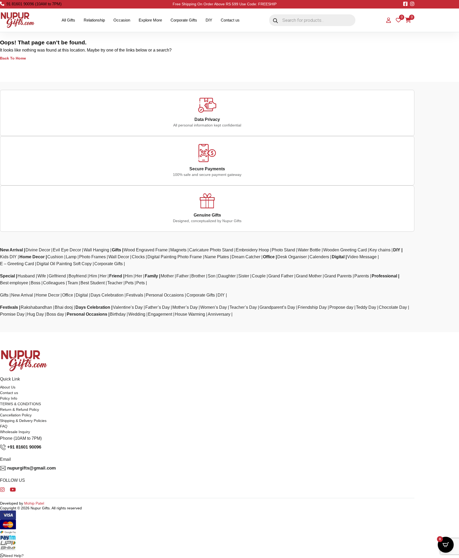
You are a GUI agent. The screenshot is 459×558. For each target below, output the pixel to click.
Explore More (150, 20)
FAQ (3, 426)
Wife (41, 276)
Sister (243, 276)
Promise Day (12, 314)
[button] (12, 555)
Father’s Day (157, 307)
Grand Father (280, 276)
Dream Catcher (246, 257)
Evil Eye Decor (67, 250)
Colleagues (54, 283)
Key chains (379, 250)
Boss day (55, 314)
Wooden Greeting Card (345, 250)
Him (93, 276)
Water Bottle (309, 250)
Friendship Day (312, 307)
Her (103, 276)
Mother (167, 276)
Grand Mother (309, 276)
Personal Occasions (165, 295)
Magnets (178, 250)
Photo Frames (92, 257)
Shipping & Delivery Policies (23, 421)
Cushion (55, 257)
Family (151, 276)
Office (269, 257)
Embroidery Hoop (252, 250)
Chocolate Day (393, 307)
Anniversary (219, 314)
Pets (129, 283)
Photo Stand (283, 250)
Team (72, 283)
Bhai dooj (64, 307)
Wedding (136, 314)
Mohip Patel (34, 503)
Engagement (160, 314)
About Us (7, 387)
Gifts (116, 250)
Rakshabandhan (36, 307)
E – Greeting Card (17, 263)
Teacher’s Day (243, 307)
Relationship (94, 20)
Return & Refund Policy (19, 409)
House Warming (190, 314)
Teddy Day (366, 307)
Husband (26, 276)
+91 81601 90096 (24, 447)
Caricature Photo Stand (211, 250)
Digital (338, 257)
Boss (35, 283)
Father (182, 276)
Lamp (71, 257)
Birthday (118, 314)
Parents (361, 276)
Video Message (362, 257)
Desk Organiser (292, 257)
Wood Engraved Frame (146, 250)
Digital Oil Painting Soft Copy (64, 263)
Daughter (227, 276)
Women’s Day (213, 307)
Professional (384, 276)
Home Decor (32, 257)
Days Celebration (107, 295)
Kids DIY (8, 257)
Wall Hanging (96, 250)
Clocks (138, 257)
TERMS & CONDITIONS (20, 404)
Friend (115, 276)
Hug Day (35, 314)
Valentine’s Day (128, 307)
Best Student (92, 283)
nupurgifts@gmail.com (31, 468)
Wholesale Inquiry (15, 432)
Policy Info (8, 398)
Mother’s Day (185, 307)
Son (211, 276)
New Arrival (11, 250)
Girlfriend (57, 276)
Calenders (319, 257)
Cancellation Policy (16, 415)
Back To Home (13, 58)
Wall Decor (118, 257)
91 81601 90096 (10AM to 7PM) (34, 4)
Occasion (121, 20)
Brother (198, 276)
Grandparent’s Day (277, 307)
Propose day (341, 307)
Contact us (230, 20)
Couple (259, 276)
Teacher (114, 283)
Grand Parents (338, 276)
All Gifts (68, 20)
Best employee (14, 283)
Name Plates (217, 257)
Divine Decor (38, 250)
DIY (209, 20)
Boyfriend (78, 276)
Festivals (134, 295)
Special (7, 276)
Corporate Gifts (184, 20)
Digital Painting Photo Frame (174, 257)
